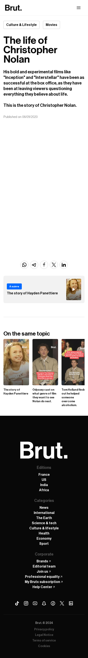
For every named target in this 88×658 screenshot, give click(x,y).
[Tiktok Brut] (17, 603)
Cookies (44, 646)
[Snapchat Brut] (44, 603)
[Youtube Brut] (35, 603)
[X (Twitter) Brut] (62, 603)
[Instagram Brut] (26, 603)
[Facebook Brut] (53, 603)
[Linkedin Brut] (71, 603)
